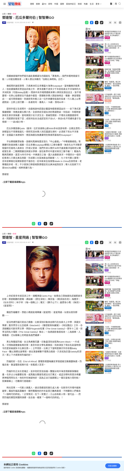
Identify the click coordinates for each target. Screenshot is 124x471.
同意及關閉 (112, 466)
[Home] (15, 4)
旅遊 (106, 50)
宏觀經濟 (108, 100)
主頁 (4, 14)
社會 (106, 113)
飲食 (106, 138)
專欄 (9, 14)
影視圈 (107, 37)
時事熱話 (108, 88)
